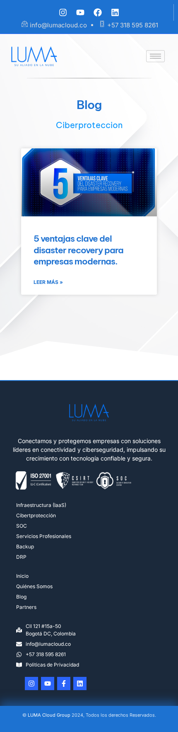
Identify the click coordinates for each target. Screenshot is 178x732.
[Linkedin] (115, 12)
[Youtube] (80, 12)
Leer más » (48, 282)
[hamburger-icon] (155, 56)
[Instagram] (63, 12)
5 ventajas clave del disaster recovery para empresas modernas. (78, 250)
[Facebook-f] (63, 683)
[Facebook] (97, 12)
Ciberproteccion (89, 125)
